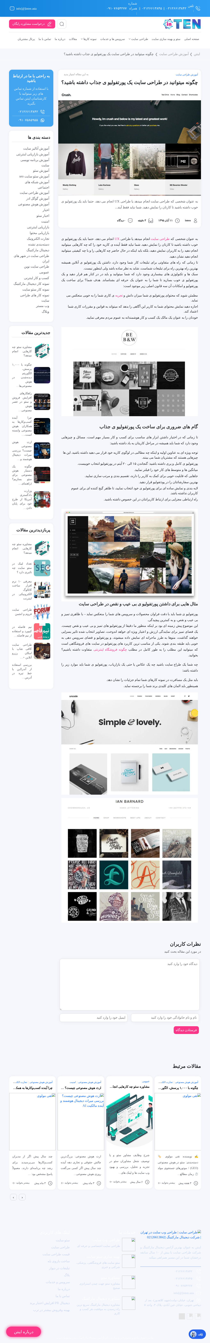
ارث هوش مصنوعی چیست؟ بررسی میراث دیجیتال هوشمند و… (22, 450)
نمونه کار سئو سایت (35, 289)
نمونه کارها (90, 39)
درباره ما (60, 39)
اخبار (46, 210)
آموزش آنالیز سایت (36, 148)
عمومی (44, 272)
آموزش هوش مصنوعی (33, 204)
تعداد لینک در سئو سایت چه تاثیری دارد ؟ (22, 568)
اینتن (197, 54)
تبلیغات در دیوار (59, 1268)
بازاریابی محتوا (39, 233)
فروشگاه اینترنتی (105, 649)
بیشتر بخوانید (23, 1182)
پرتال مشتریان (26, 39)
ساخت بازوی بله (59, 1261)
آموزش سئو (41, 170)
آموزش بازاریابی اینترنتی (32, 154)
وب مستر (42, 306)
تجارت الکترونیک (38, 238)
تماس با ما (45, 39)
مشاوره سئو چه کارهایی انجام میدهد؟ (22, 351)
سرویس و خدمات (58, 1282)
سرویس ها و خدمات (112, 39)
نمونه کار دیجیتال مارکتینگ (31, 283)
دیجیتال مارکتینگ (37, 250)
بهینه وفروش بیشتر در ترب (51, 1310)
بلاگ (67, 1275)
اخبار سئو (43, 215)
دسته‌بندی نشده (38, 244)
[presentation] (13, 1197)
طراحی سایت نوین (36, 266)
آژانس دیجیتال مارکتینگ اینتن (88, 1337)
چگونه (122, 649)
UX (117, 239)
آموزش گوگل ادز (37, 198)
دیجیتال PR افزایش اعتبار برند (50, 1303)
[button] (9, 1203)
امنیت (45, 221)
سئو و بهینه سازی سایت (166, 39)
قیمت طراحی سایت (56, 1254)
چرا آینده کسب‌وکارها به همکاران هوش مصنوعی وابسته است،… (22, 426)
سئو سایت (63, 1240)
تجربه (119, 295)
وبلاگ (45, 311)
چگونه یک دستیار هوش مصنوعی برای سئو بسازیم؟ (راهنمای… (22, 475)
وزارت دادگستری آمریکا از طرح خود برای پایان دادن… (22, 499)
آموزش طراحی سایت (174, 54)
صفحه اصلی (191, 39)
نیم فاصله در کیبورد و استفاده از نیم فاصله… (22, 631)
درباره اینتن (23, 1331)
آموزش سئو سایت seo (34, 176)
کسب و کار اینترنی (36, 278)
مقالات (73, 39)
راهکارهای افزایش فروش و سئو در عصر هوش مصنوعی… (22, 402)
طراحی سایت (139, 39)
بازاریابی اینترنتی (38, 227)
